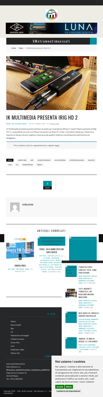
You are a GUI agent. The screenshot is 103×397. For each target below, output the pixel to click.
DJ (6, 32)
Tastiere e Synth (85, 347)
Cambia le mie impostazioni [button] (68, 391)
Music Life (9, 63)
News (7, 16)
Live (6, 52)
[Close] (4, 4)
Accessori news (84, 319)
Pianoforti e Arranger (14, 37)
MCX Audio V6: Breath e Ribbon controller (89, 314)
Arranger (94, 319)
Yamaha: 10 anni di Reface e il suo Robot (88, 340)
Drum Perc (9, 47)
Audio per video (11, 57)
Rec (6, 26)
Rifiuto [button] (69, 387)
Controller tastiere (87, 322)
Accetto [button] (60, 387)
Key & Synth (10, 21)
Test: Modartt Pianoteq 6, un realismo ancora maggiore (86, 293)
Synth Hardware (89, 345)
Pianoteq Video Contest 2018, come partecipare (88, 270)
